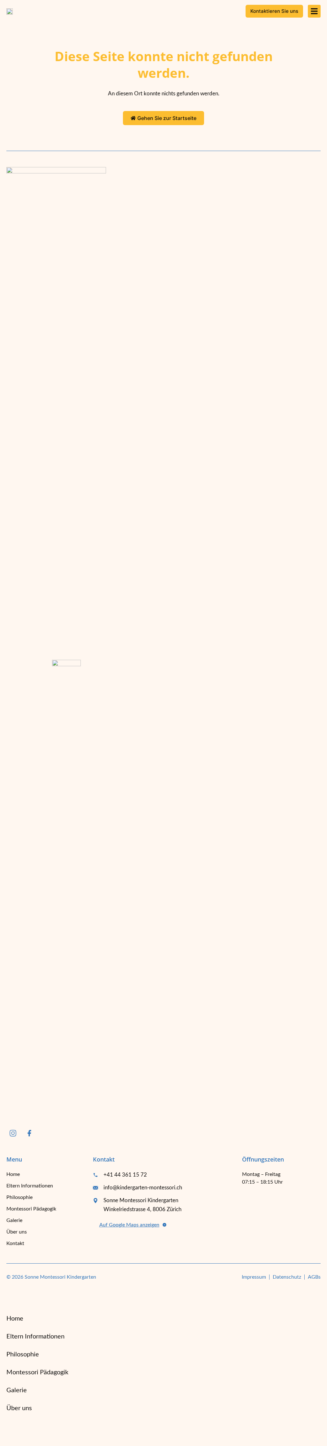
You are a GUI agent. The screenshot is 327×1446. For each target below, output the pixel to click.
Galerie (14, 1220)
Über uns (16, 1231)
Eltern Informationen (29, 1185)
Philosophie (19, 1197)
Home (13, 1174)
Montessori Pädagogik (31, 1208)
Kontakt (15, 1243)
